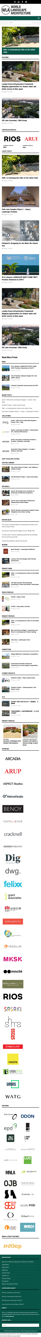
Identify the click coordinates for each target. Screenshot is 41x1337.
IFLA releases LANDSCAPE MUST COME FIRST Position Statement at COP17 (23, 367)
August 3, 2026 (15, 479)
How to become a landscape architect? (13, 1304)
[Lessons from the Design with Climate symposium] (6, 561)
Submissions (6, 1273)
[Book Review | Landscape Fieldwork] (6, 551)
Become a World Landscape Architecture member (18, 1262)
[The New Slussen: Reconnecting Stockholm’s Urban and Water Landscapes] (6, 585)
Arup (24, 147)
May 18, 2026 (15, 634)
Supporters (5, 1264)
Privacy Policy (6, 1278)
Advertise (5, 1270)
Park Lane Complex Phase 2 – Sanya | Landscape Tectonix (20, 411)
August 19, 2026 (7, 214)
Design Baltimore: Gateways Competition (24, 654)
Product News (7, 568)
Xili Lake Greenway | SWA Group (14, 120)
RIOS (4, 147)
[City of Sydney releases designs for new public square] (6, 378)
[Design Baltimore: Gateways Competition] (6, 656)
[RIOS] (12, 139)
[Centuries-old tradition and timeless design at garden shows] (32, 731)
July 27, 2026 (15, 667)
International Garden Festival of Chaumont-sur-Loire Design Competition (24, 664)
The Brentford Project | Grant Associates (24, 477)
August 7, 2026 (15, 656)
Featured (5, 57)
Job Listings (6, 416)
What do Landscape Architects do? (11, 1296)
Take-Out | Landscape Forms (20, 640)
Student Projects (8, 673)
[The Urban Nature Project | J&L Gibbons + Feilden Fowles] (6, 469)
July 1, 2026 (15, 514)
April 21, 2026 (15, 551)
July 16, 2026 (15, 443)
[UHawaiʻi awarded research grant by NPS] (6, 387)
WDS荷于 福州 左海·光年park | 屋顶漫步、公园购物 (24, 702)
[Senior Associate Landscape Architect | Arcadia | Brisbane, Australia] (6, 441)
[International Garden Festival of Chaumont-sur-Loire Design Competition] (6, 665)
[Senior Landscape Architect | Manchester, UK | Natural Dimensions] (6, 432)
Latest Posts (7, 151)
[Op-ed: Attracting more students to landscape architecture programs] (6, 493)
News (4, 362)
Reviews (5, 545)
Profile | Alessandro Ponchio (20, 606)
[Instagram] (15, 2)
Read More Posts (9, 357)
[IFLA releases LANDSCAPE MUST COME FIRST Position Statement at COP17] (20, 264)
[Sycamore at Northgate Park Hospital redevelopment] (12, 731)
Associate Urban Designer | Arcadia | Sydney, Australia (23, 450)
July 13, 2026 (15, 586)
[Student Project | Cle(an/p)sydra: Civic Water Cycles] (6, 689)
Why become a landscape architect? (12, 1300)
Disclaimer (5, 1281)
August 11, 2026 (16, 599)
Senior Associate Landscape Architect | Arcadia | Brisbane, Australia (24, 440)
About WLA (5, 1267)
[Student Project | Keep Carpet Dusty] (6, 680)
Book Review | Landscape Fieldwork (23, 549)
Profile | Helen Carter (18, 597)
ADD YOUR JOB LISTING (10, 459)
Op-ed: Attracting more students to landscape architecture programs (22, 492)
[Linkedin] (18, 2)
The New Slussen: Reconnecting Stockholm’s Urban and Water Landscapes (25, 583)
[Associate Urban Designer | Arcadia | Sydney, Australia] (6, 451)
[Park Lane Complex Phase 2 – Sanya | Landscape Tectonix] (20, 196)
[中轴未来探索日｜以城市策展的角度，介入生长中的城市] (6, 713)
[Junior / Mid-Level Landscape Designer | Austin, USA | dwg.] (6, 422)
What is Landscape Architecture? (11, 1292)
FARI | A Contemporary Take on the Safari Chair (20, 178)
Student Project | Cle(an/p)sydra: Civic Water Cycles (23, 688)
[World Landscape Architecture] (16, 15)
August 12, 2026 (16, 379)
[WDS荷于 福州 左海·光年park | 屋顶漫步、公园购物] (6, 703)
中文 (3, 697)
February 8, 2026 (16, 715)
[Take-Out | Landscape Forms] (6, 642)
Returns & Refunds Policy (10, 1284)
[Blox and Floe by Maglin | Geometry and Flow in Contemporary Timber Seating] (6, 632)
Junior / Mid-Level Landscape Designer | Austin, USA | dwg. (24, 421)
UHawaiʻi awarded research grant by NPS (24, 385)
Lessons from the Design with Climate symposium (23, 559)
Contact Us (5, 1275)
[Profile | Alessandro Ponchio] (6, 608)
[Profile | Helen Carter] (6, 599)
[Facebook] (22, 2)
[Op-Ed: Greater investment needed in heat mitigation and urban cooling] (6, 512)
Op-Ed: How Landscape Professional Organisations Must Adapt (23, 501)
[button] (38, 18)
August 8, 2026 (15, 691)
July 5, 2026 (15, 504)
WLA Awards (10, 1316)
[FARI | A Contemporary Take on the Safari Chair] (20, 37)
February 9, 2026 (16, 705)
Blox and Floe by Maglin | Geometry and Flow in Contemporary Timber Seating (24, 631)
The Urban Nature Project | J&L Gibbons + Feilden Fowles (25, 468)
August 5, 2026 (15, 608)
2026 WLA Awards (8, 463)
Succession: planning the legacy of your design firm (18, 531)
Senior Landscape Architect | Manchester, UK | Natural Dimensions (25, 431)
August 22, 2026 (16, 424)
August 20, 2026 (7, 180)
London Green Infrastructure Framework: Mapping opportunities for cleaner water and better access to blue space (19, 86)
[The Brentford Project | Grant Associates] (6, 479)
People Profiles (7, 592)
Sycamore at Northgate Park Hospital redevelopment (12, 742)
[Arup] (32, 139)
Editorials (6, 486)
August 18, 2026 (7, 91)
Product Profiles (8, 616)
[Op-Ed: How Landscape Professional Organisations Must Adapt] (6, 502)
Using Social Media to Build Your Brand (14, 541)
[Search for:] (20, 22)
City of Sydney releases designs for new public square (24, 376)
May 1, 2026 (15, 642)
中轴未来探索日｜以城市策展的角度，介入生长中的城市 (25, 712)
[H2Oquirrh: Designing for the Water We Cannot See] (20, 230)
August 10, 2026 (16, 387)
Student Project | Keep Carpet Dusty (13, 405)
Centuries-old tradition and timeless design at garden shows (31, 743)
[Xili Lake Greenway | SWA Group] (20, 108)
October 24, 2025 (16, 563)
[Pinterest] (26, 2)
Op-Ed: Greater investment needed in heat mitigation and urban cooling (25, 511)
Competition (6, 649)
